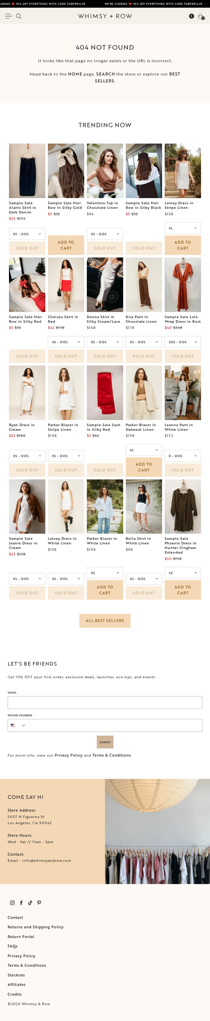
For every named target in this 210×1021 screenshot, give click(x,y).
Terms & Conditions (111, 755)
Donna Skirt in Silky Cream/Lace (103, 319)
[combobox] (17, 725)
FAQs (13, 946)
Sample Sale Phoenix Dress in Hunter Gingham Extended (181, 545)
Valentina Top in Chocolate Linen (102, 205)
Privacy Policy (69, 755)
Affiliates (17, 984)
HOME (75, 74)
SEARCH (105, 74)
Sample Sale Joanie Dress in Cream (23, 543)
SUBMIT (105, 742)
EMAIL (12, 692)
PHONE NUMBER (20, 715)
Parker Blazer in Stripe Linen (63, 427)
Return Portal (21, 936)
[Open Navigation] (9, 16)
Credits (15, 994)
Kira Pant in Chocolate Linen (141, 319)
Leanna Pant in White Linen (179, 427)
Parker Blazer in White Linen (102, 540)
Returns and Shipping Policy (36, 927)
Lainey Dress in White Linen (62, 540)
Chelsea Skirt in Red (63, 319)
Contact (15, 917)
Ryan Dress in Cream (22, 427)
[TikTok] (30, 902)
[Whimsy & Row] (105, 16)
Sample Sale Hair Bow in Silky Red (25, 319)
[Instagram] (12, 902)
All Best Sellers (105, 620)
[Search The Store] (18, 16)
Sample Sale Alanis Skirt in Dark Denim (22, 207)
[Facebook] (21, 902)
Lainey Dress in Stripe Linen (179, 205)
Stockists (16, 975)
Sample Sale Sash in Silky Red (104, 427)
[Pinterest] (39, 902)
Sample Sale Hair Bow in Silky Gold (65, 205)
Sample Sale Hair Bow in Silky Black (143, 205)
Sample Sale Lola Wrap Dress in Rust (183, 319)
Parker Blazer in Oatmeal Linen (141, 427)
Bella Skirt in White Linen (138, 540)
